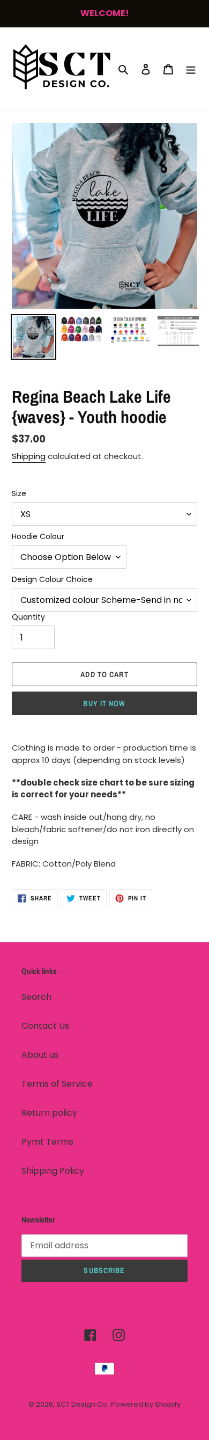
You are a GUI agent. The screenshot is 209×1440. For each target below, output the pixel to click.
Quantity (28, 617)
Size (19, 493)
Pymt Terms (47, 1142)
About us (39, 1055)
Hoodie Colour (38, 536)
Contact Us (45, 1026)
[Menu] (191, 69)
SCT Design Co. (82, 1404)
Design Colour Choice (52, 579)
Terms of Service (57, 1084)
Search (36, 997)
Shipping (29, 456)
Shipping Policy (52, 1171)
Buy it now (104, 703)
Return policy (49, 1113)
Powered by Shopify (146, 1404)
